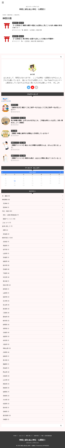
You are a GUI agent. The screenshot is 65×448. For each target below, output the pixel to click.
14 (14, 181)
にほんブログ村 (6, 101)
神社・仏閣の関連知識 (46, 435)
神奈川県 (39, 30)
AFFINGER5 (46, 445)
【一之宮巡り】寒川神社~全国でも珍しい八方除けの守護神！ (33, 39)
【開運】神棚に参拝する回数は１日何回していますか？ (30, 133)
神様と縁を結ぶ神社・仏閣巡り (32, 9)
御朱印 (26, 30)
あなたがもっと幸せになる (32, 442)
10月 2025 (32, 172)
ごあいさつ (21, 435)
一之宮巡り (32, 30)
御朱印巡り (40, 41)
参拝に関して (29, 435)
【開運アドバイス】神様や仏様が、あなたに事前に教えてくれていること (36, 158)
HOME (14, 435)
